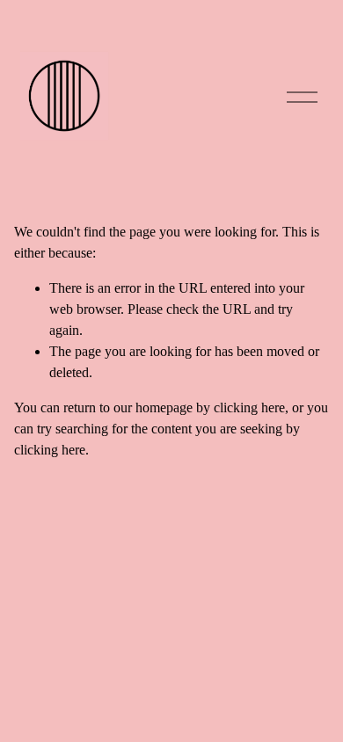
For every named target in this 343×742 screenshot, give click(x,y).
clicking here (249, 407)
